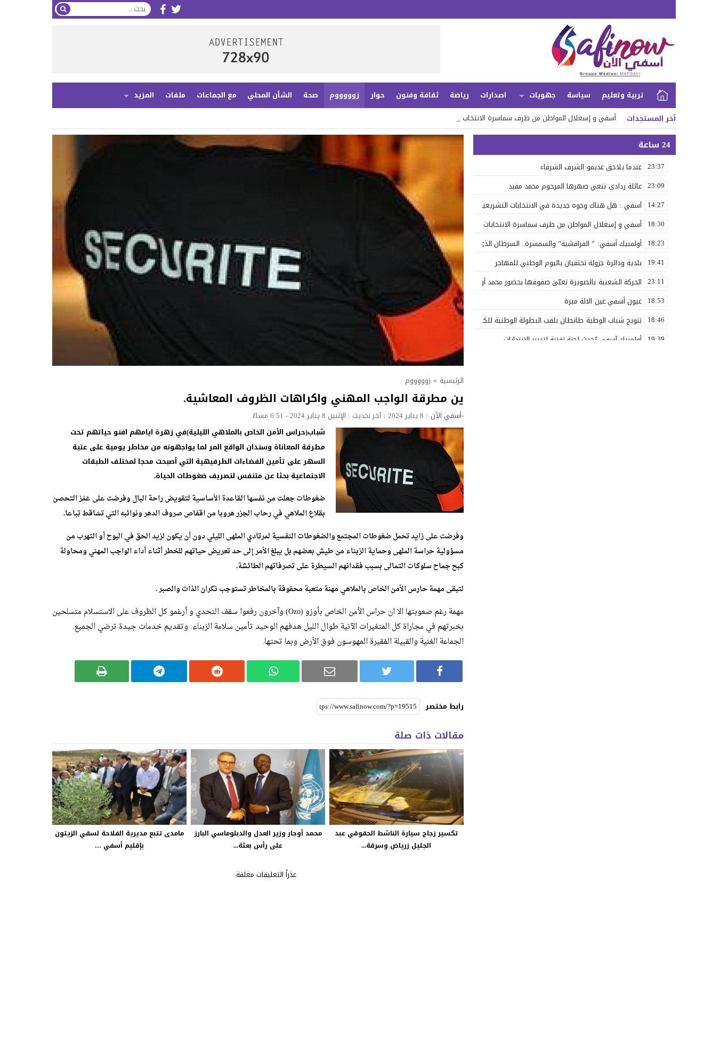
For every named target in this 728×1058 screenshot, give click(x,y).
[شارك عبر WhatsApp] (273, 671)
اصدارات (493, 95)
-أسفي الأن (447, 415)
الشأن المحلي (269, 95)
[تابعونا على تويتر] (176, 9)
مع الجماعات (217, 95)
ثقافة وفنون (417, 95)
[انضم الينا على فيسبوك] (163, 9)
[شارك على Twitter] (387, 671)
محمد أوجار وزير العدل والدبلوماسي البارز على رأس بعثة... (258, 839)
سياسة (579, 95)
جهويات (542, 95)
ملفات (175, 95)
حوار (377, 95)
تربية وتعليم (623, 95)
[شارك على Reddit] (217, 671)
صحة (310, 95)
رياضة (459, 95)
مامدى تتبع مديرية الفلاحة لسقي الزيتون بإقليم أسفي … (119, 839)
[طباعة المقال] (102, 671)
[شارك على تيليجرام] (159, 671)
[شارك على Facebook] (439, 671)
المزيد (144, 95)
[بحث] (63, 9)
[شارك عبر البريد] (329, 671)
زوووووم (344, 95)
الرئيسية (662, 95)
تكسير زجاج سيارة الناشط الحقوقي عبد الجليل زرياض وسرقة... (396, 839)
